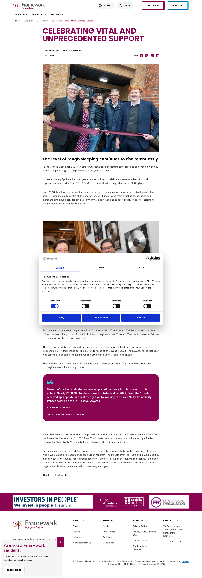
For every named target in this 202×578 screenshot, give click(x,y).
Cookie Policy (140, 540)
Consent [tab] (60, 268)
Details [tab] (101, 267)
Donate (76, 526)
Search (124, 6)
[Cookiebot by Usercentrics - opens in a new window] (148, 258)
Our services (109, 531)
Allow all (140, 317)
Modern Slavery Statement (140, 547)
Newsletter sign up (82, 542)
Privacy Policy (140, 526)
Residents (56, 14)
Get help (107, 526)
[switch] (85, 306)
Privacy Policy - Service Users (144, 533)
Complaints (108, 542)
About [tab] (142, 267)
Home (17, 21)
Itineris (185, 561)
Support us (38, 14)
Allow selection (101, 317)
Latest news (42, 21)
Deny (61, 317)
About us (20, 14)
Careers (76, 531)
